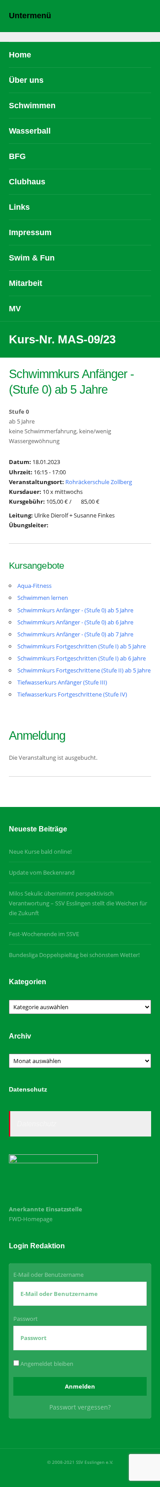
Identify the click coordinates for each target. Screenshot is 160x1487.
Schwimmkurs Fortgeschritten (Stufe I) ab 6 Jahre (81, 658)
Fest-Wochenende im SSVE (44, 934)
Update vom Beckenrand (42, 872)
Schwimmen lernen (42, 598)
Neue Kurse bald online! (40, 851)
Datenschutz (36, 1124)
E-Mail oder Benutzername (48, 1275)
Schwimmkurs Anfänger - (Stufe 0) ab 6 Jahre (75, 622)
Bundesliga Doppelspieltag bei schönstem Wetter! (74, 955)
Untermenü (30, 15)
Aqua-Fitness (34, 586)
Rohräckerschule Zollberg (98, 482)
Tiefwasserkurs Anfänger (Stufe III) (62, 682)
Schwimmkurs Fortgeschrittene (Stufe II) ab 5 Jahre (84, 670)
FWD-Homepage (30, 1219)
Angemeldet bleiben (46, 1364)
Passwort (25, 1319)
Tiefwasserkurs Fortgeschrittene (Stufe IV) (72, 694)
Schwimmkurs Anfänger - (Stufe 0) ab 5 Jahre (75, 610)
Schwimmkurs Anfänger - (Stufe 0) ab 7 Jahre (75, 634)
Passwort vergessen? (80, 1407)
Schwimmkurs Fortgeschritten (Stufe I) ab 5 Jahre (81, 646)
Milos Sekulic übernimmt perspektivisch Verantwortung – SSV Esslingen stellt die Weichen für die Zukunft (78, 903)
